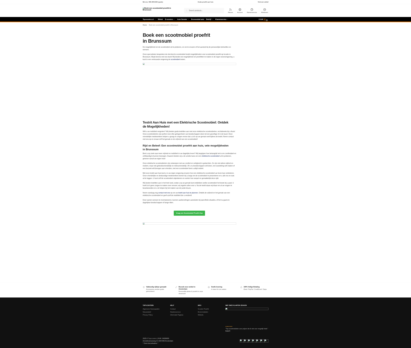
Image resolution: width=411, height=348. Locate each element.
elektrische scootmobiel (211, 156)
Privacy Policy (148, 315)
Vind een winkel (263, 2)
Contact (173, 309)
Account (240, 12)
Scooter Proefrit (203, 309)
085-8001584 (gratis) (156, 2)
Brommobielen (203, 312)
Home (145, 25)
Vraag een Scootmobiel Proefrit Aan (189, 213)
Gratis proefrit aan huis (205, 2)
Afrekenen (264, 12)
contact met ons (164, 193)
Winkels (200, 315)
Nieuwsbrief (147, 312)
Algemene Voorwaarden (151, 309)
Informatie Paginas (176, 315)
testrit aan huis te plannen (188, 193)
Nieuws (230, 12)
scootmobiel (175, 59)
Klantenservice (252, 12)
